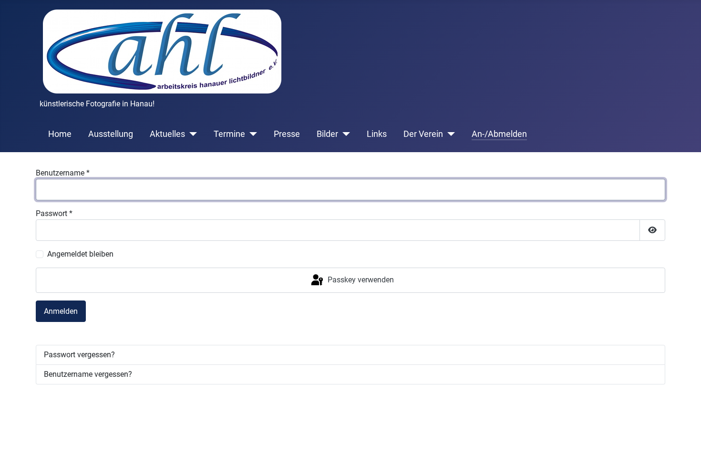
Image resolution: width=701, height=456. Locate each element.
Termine (229, 134)
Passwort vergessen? (79, 354)
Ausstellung (110, 134)
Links (377, 134)
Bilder (327, 134)
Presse (287, 134)
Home (60, 134)
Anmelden (61, 311)
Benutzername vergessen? (88, 374)
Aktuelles (167, 134)
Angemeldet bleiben (80, 254)
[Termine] (251, 134)
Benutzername (63, 172)
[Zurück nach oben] (684, 438)
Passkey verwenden (360, 279)
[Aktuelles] (191, 134)
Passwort (54, 213)
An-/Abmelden (499, 134)
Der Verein (423, 134)
